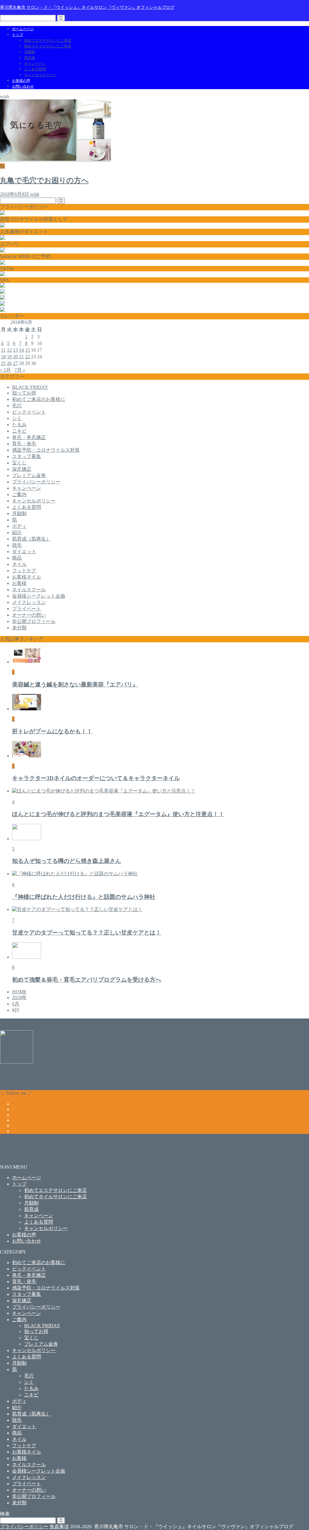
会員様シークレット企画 (38, 596)
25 (3, 363)
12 (9, 350)
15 (27, 350)
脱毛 (17, 545)
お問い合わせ (23, 86)
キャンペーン (35, 63)
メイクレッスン (29, 602)
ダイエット (24, 551)
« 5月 (5, 370)
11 (3, 350)
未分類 (19, 627)
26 (9, 363)
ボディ (19, 526)
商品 (17, 557)
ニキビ (19, 431)
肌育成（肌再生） (31, 538)
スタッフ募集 (26, 456)
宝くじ (19, 462)
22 (27, 356)
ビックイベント (29, 412)
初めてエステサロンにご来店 (47, 40)
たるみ (19, 424)
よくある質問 (35, 69)
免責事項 (59, 1526)
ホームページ (23, 29)
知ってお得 (24, 392)
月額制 (29, 52)
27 (15, 363)
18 (3, 356)
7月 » (19, 370)
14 (21, 350)
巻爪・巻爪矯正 (29, 437)
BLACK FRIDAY (30, 387)
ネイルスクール (29, 589)
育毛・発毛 (24, 443)
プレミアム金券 (29, 475)
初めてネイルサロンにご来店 (47, 46)
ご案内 (19, 494)
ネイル (19, 564)
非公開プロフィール (34, 621)
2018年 (19, 997)
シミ (17, 418)
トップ (17, 35)
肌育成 (29, 58)
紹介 (17, 532)
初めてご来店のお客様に (38, 399)
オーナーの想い (29, 615)
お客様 (19, 583)
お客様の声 (21, 81)
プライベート (26, 608)
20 (15, 356)
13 (15, 350)
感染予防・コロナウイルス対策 (46, 450)
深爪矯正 (21, 469)
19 (9, 356)
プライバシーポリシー (36, 481)
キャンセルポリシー (40, 75)
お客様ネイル (26, 576)
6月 (15, 1003)
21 (21, 356)
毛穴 (17, 405)
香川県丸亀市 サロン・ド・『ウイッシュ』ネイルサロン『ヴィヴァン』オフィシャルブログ (87, 7)
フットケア (24, 570)
